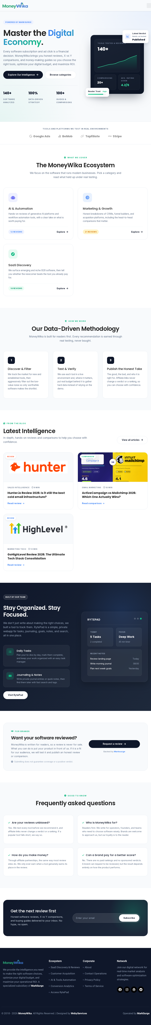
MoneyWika (25, 1013)
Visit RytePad (15, 695)
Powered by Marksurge (18, 22)
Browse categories (60, 74)
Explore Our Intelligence (21, 74)
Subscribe (129, 918)
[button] (149, 5)
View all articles (130, 440)
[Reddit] (141, 989)
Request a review (112, 743)
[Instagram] (127, 989)
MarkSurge (37, 985)
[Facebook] (120, 989)
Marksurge (119, 751)
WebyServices (79, 1013)
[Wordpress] (134, 989)
